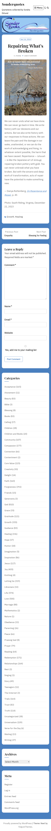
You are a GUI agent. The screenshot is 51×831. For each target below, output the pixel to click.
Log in (7, 790)
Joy (6, 569)
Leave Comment (30, 56)
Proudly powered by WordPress (17, 823)
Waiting (8, 734)
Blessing (8, 410)
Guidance (8, 528)
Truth (7, 710)
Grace (7, 510)
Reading (8, 651)
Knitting (8, 575)
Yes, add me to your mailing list (20, 350)
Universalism (10, 722)
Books (7, 416)
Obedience (9, 622)
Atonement (9, 392)
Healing (19, 217)
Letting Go (9, 581)
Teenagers (9, 687)
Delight (7, 475)
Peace (7, 634)
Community (9, 439)
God (6, 504)
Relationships (10, 663)
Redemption (10, 657)
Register (8, 784)
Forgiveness (10, 487)
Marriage (8, 604)
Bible (6, 404)
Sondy (18, 56)
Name (8, 306)
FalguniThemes (25, 827)
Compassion (10, 445)
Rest (6, 669)
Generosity (9, 498)
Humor (7, 545)
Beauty (7, 398)
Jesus (7, 563)
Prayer (7, 645)
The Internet (10, 693)
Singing (8, 675)
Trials (7, 698)
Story (6, 681)
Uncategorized (11, 716)
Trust (7, 704)
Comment (10, 265)
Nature (7, 616)
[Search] (48, 8)
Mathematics (10, 610)
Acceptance (9, 386)
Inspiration (9, 557)
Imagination (10, 551)
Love (6, 598)
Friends (8, 492)
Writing (8, 740)
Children (8, 428)
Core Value (9, 463)
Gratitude (9, 516)
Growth (10, 217)
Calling (7, 422)
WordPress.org (11, 808)
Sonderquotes (13, 4)
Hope (6, 540)
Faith (6, 481)
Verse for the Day (12, 728)
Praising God (10, 640)
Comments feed (12, 802)
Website (8, 332)
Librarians (9, 587)
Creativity (8, 469)
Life (6, 593)
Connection (9, 451)
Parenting (9, 628)
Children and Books (13, 434)
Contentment (10, 457)
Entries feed (10, 796)
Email (8, 319)
